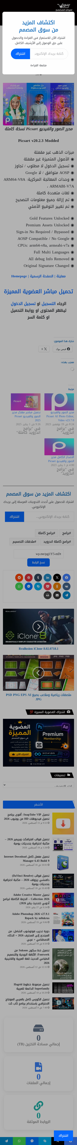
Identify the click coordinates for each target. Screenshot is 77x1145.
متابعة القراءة (38, 65)
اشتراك (20, 54)
